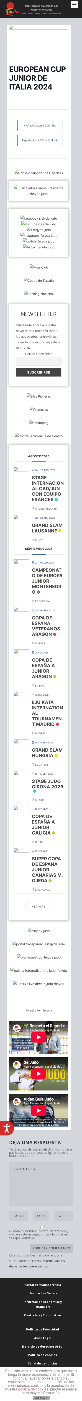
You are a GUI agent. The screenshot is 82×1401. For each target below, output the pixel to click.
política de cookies (33, 1389)
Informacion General (43, 1293)
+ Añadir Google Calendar (39, 125)
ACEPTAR (41, 1398)
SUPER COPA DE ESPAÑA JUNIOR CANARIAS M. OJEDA (47, 869)
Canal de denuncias (42, 1363)
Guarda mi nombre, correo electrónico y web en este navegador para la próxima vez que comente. (38, 1234)
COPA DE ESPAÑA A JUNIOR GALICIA (43, 825)
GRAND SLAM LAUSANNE (47, 528)
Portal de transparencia (42, 1285)
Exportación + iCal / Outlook (40, 140)
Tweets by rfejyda (38, 1010)
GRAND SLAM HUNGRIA (47, 752)
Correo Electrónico (38, 354)
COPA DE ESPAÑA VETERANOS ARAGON (46, 626)
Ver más (39, 906)
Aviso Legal (42, 1338)
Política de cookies (42, 1355)
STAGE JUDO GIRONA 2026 (47, 784)
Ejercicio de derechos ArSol (42, 1346)
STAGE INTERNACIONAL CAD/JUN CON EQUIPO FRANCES (48, 488)
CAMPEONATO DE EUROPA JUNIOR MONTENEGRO (47, 581)
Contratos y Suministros (43, 1315)
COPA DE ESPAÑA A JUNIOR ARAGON (43, 668)
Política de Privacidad (42, 1329)
